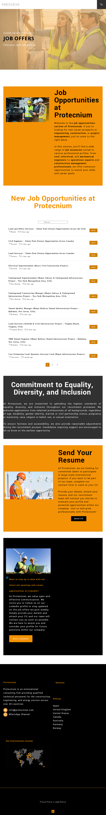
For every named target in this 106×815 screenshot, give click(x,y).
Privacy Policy (46, 802)
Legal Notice (60, 802)
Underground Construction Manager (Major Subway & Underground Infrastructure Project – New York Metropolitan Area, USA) (42, 294)
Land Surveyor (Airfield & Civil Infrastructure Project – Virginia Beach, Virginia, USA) (44, 325)
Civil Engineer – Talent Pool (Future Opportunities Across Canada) (41, 241)
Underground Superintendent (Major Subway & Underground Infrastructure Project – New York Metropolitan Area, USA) (46, 279)
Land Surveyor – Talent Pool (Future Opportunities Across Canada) (41, 253)
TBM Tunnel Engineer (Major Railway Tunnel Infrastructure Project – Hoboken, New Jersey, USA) (48, 340)
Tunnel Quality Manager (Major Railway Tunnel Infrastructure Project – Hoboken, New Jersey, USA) (44, 309)
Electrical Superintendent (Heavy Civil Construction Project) (38, 266)
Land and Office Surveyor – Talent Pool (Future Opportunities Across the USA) (47, 229)
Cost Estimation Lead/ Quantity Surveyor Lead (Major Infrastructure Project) (47, 354)
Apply (93, 230)
